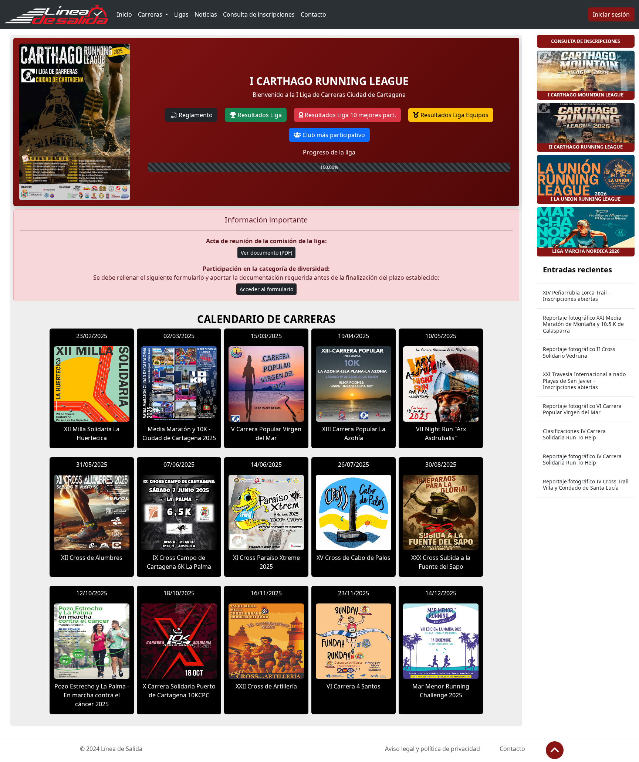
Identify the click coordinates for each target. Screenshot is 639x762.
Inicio (124, 14)
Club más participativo (333, 135)
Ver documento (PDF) (266, 252)
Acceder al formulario (266, 289)
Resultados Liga (259, 115)
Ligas (181, 14)
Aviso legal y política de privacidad (432, 749)
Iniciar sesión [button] (611, 14)
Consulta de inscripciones (259, 14)
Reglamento (196, 115)
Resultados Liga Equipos (453, 115)
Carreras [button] (151, 14)
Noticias (206, 14)
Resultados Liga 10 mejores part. (349, 115)
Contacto (313, 14)
